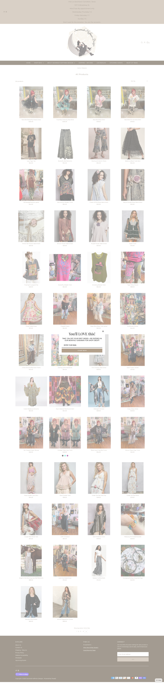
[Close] (103, 331)
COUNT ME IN (82, 350)
